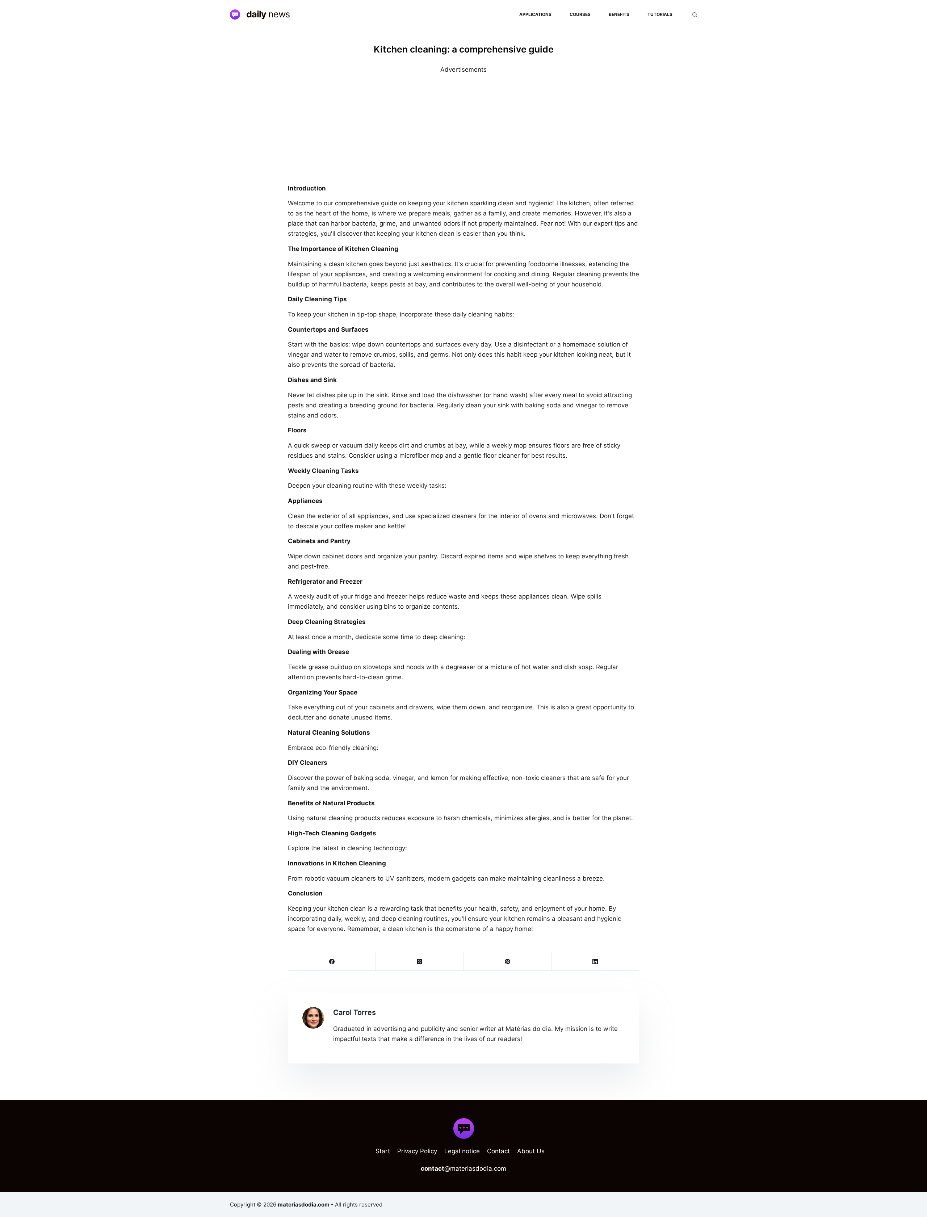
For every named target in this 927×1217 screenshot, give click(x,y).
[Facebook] (332, 961)
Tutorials (659, 14)
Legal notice (462, 1151)
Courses (580, 14)
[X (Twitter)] (420, 961)
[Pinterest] (507, 961)
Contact (498, 1151)
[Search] (694, 14)
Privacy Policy (417, 1151)
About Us (531, 1151)
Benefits (619, 14)
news (268, 14)
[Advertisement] (463, 125)
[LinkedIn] (595, 961)
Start (383, 1151)
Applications (535, 14)
